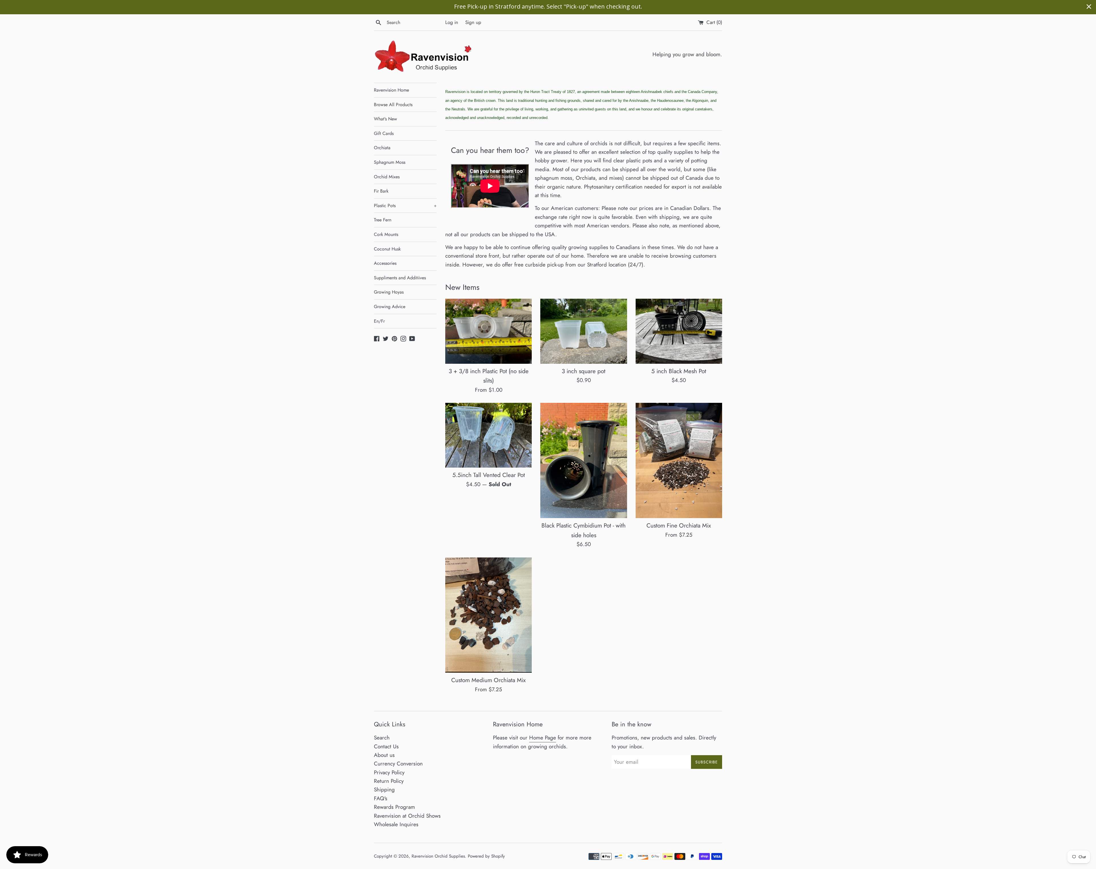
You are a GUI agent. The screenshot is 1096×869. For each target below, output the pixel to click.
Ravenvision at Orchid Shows (407, 816)
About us (384, 755)
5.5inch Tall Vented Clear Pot (488, 475)
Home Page (542, 737)
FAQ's (380, 798)
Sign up (473, 22)
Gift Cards (384, 133)
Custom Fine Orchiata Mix (678, 525)
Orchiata (382, 147)
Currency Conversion (398, 763)
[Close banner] (1089, 6)
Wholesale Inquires (396, 824)
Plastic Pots (405, 205)
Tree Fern (382, 220)
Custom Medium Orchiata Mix (488, 680)
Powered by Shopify (486, 856)
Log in (451, 22)
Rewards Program (394, 807)
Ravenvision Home (391, 90)
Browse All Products (393, 104)
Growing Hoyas (389, 292)
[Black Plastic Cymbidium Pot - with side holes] (583, 460)
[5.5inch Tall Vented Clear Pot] (488, 435)
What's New (385, 119)
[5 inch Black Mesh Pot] (679, 331)
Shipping (384, 789)
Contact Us (386, 746)
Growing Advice (389, 306)
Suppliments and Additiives (400, 277)
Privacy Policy (389, 772)
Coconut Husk (387, 249)
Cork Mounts (386, 234)
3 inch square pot (583, 371)
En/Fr (379, 321)
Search (382, 737)
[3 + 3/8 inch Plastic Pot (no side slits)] (488, 331)
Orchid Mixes (387, 176)
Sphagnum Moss (389, 162)
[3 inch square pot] (583, 331)
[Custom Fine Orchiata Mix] (679, 460)
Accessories (385, 263)
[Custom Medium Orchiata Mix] (488, 615)
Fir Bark (381, 191)
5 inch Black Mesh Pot (678, 371)
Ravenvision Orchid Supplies (438, 856)
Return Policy (389, 781)
